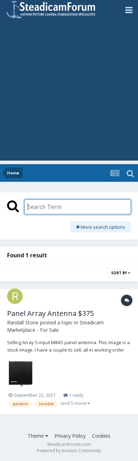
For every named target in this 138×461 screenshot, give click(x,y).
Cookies (101, 435)
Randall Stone (23, 322)
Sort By (119, 272)
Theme (36, 435)
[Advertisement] (69, 92)
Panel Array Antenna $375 (50, 313)
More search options (102, 227)
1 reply (76, 395)
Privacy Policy (70, 435)
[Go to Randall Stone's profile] (15, 296)
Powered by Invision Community (69, 451)
